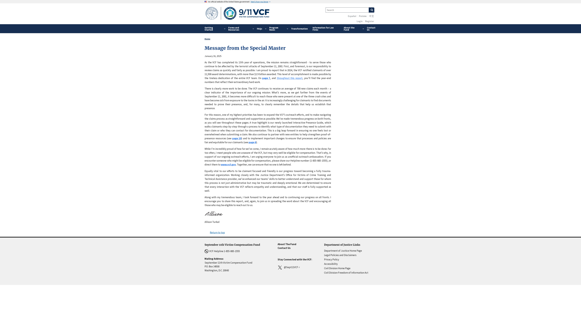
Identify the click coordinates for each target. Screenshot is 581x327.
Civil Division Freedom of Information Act (346, 272)
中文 (371, 16)
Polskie (363, 16)
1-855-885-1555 (232, 251)
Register (369, 21)
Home (207, 39)
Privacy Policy (331, 259)
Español (352, 16)
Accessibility (331, 264)
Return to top (217, 232)
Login (360, 21)
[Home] (237, 14)
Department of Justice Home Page (343, 250)
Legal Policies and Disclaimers (340, 255)
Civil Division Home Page (337, 268)
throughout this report (289, 78)
